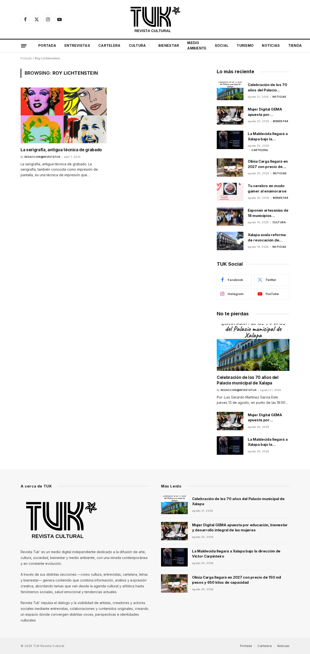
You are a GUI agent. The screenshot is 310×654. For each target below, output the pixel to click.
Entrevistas (77, 45)
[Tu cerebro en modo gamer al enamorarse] (230, 192)
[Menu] (23, 45)
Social (222, 45)
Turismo (245, 45)
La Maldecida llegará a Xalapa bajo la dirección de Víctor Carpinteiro (267, 136)
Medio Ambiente (196, 45)
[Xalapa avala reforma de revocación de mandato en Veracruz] (230, 241)
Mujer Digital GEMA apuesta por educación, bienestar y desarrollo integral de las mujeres (268, 112)
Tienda (295, 45)
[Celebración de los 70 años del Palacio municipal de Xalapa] (230, 91)
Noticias (271, 45)
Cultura (137, 45)
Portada (47, 45)
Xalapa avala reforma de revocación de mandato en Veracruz (267, 237)
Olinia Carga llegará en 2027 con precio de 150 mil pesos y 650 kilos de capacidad (268, 164)
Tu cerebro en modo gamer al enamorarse (267, 188)
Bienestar (168, 45)
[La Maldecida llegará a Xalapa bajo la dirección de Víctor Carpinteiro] (230, 140)
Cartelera (109, 45)
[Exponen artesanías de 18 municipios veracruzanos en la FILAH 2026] (230, 216)
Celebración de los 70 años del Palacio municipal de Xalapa (267, 87)
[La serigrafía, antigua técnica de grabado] (64, 115)
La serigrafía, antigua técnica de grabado (61, 149)
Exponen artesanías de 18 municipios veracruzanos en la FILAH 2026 (268, 213)
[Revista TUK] (155, 19)
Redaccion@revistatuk (42, 156)
